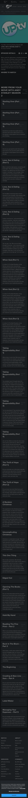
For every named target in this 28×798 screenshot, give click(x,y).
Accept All (14, 795)
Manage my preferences (14, 791)
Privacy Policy (22, 788)
